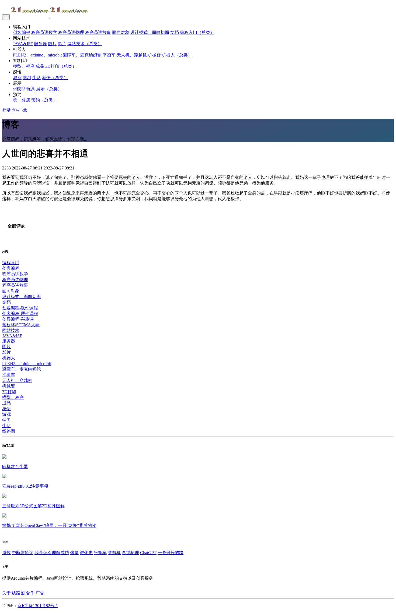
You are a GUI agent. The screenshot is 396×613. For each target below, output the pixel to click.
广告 (40, 593)
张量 (74, 552)
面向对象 (120, 32)
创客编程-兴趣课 (18, 319)
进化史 (86, 552)
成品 (40, 66)
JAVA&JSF (23, 43)
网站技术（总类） (84, 43)
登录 (6, 110)
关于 (6, 593)
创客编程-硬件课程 (20, 313)
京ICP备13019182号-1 (38, 605)
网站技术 (10, 330)
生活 (36, 77)
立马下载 (19, 110)
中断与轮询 (22, 552)
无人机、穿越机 (132, 55)
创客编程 (21, 32)
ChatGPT (148, 552)
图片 (52, 43)
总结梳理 (130, 552)
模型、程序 (23, 66)
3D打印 (9, 391)
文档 (174, 32)
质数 (6, 552)
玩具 (30, 89)
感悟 (6, 408)
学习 (27, 77)
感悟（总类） (55, 77)
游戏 (17, 77)
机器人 (8, 358)
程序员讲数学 (44, 32)
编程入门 (10, 262)
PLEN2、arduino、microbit (37, 55)
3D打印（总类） (61, 66)
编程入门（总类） (197, 32)
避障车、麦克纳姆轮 (82, 55)
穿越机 (114, 552)
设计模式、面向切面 (149, 32)
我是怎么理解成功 (51, 552)
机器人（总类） (177, 55)
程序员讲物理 (71, 32)
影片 (62, 43)
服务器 (40, 43)
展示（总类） (49, 89)
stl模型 (19, 89)
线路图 (8, 431)
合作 (30, 593)
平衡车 (109, 55)
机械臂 (154, 55)
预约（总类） (44, 100)
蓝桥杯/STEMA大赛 (21, 325)
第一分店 (21, 100)
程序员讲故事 (98, 32)
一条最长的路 (170, 552)
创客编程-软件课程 (20, 308)
